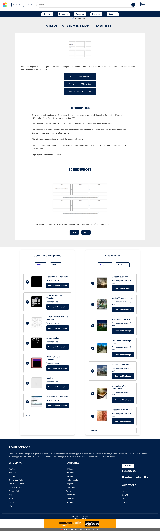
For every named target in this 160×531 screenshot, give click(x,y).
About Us (12, 473)
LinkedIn (139, 477)
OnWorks (70, 473)
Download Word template (57, 285)
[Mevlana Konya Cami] (102, 375)
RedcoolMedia (72, 480)
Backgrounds (105, 265)
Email (149, 477)
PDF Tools (126, 499)
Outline (49, 378)
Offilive (124, 503)
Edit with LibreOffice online (80, 84)
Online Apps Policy (16, 480)
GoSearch (126, 491)
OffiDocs (69, 469)
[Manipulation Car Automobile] (102, 398)
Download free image (123, 288)
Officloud (69, 502)
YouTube (128, 477)
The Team (12, 469)
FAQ (10, 506)
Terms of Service (15, 487)
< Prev (74, 232)
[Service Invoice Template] (37, 406)
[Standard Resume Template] (37, 306)
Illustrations (122, 265)
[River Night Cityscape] (102, 330)
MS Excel (55, 265)
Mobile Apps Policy (16, 484)
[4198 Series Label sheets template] (37, 328)
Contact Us (13, 476)
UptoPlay (70, 476)
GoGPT (125, 495)
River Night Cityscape (121, 319)
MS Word (40, 265)
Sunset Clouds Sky (120, 277)
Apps (15, 5)
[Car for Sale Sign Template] (37, 368)
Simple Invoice (52, 338)
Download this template (80, 77)
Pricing (11, 498)
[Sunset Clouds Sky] (102, 288)
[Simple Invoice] (37, 348)
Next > (86, 232)
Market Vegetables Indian (123, 298)
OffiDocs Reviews (75, 517)
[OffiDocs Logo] (5, 4)
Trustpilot (128, 465)
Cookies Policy (14, 491)
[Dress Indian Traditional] (102, 421)
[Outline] (37, 388)
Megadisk (70, 484)
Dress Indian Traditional (122, 410)
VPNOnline (70, 487)
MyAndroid (70, 495)
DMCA (11, 502)
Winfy (68, 491)
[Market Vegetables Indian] (102, 309)
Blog (10, 495)
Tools (27, 5)
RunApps (70, 498)
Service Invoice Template (57, 397)
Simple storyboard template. (80, 26)
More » (29, 415)
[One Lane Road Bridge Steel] (102, 353)
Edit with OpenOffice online (80, 91)
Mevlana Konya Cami (120, 364)
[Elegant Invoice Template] (37, 286)
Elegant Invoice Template (57, 277)
